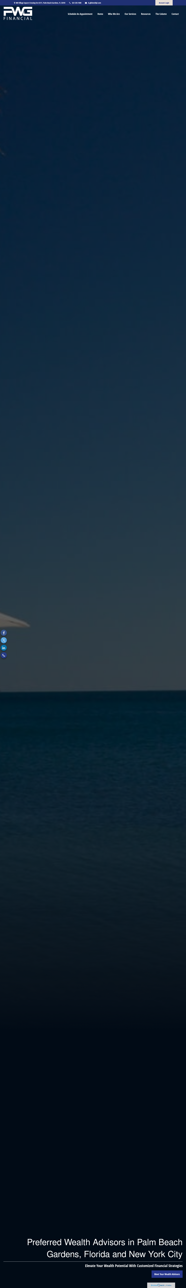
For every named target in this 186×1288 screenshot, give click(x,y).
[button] (80, 14)
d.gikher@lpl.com (94, 2)
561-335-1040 (76, 2)
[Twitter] (4, 640)
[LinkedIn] (4, 648)
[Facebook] (4, 633)
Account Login (164, 2)
